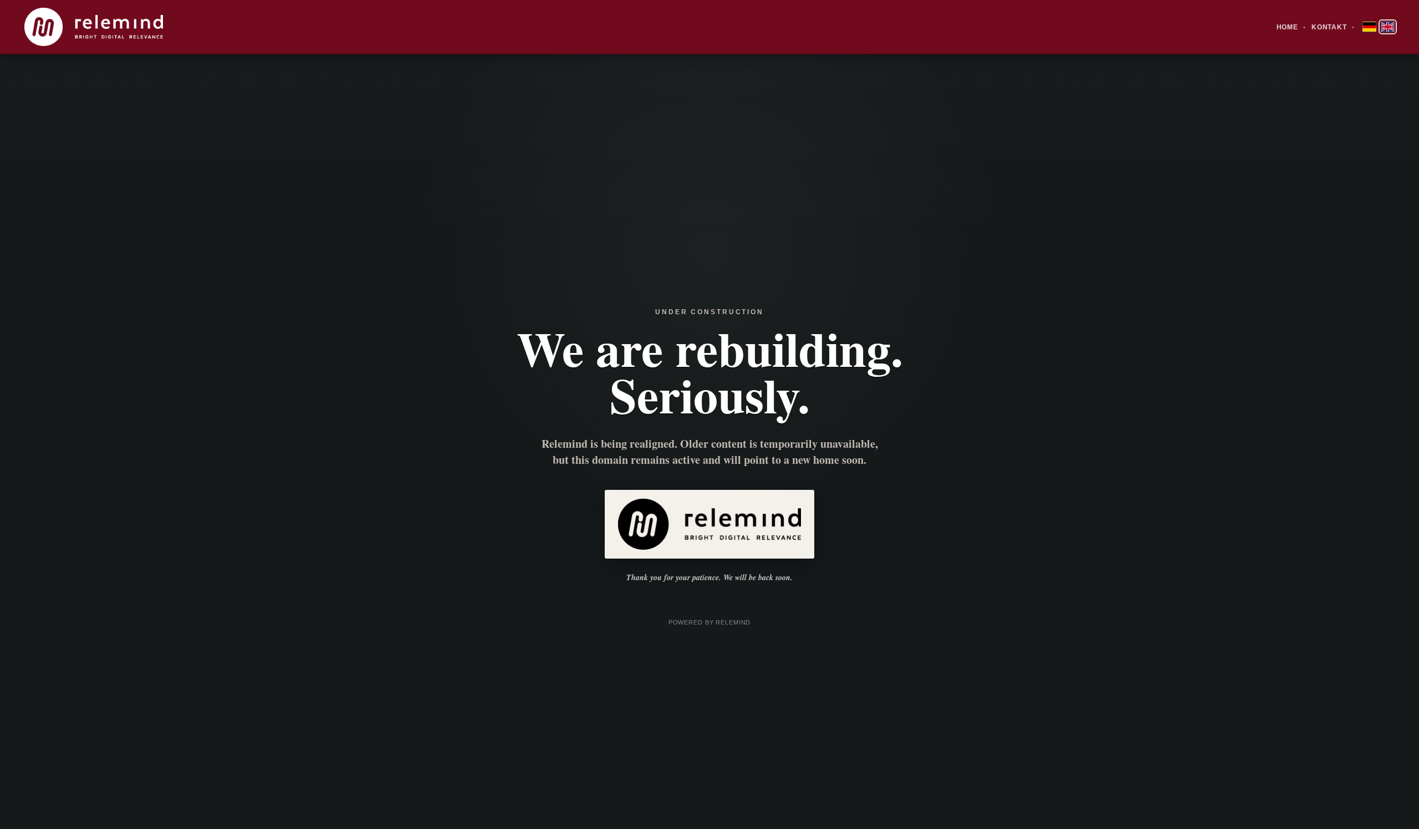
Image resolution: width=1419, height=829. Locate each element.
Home (1287, 27)
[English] (1388, 27)
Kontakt (1328, 27)
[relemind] (93, 27)
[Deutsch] (1369, 27)
